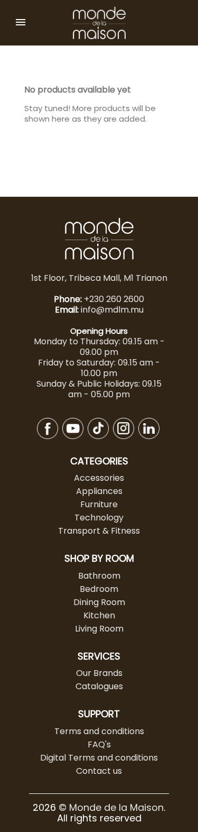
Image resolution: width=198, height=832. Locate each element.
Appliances (99, 491)
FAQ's (99, 744)
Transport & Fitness (99, 531)
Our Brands (99, 673)
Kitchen (99, 615)
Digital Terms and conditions (99, 758)
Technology (99, 517)
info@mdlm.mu (112, 310)
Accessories (99, 478)
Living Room (99, 629)
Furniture (99, 504)
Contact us (99, 771)
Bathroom (99, 576)
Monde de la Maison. (117, 807)
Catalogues (99, 686)
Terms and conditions (99, 731)
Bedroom (99, 589)
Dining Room (99, 602)
